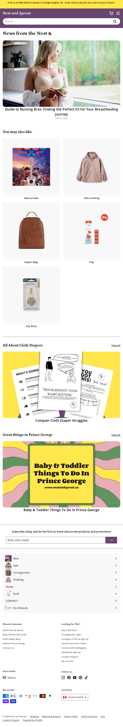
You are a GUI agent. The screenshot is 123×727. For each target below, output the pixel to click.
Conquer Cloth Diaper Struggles (61, 420)
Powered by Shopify (33, 720)
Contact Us (8, 647)
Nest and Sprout (17, 13)
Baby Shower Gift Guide (14, 634)
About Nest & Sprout (13, 630)
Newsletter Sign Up (71, 652)
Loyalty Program (70, 656)
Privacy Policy (71, 716)
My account (67, 661)
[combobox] (61, 21)
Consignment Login (71, 634)
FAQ (103, 716)
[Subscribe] (111, 540)
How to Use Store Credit (74, 643)
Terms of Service (89, 716)
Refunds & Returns (51, 716)
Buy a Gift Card (69, 630)
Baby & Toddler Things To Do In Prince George (61, 510)
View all (115, 345)
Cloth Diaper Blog (11, 639)
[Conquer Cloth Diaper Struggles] (61, 385)
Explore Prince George (14, 643)
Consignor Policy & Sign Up (75, 639)
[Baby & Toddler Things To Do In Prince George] (61, 474)
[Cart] (111, 13)
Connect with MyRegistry (74, 647)
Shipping (34, 716)
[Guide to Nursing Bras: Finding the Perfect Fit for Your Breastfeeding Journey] (61, 73)
